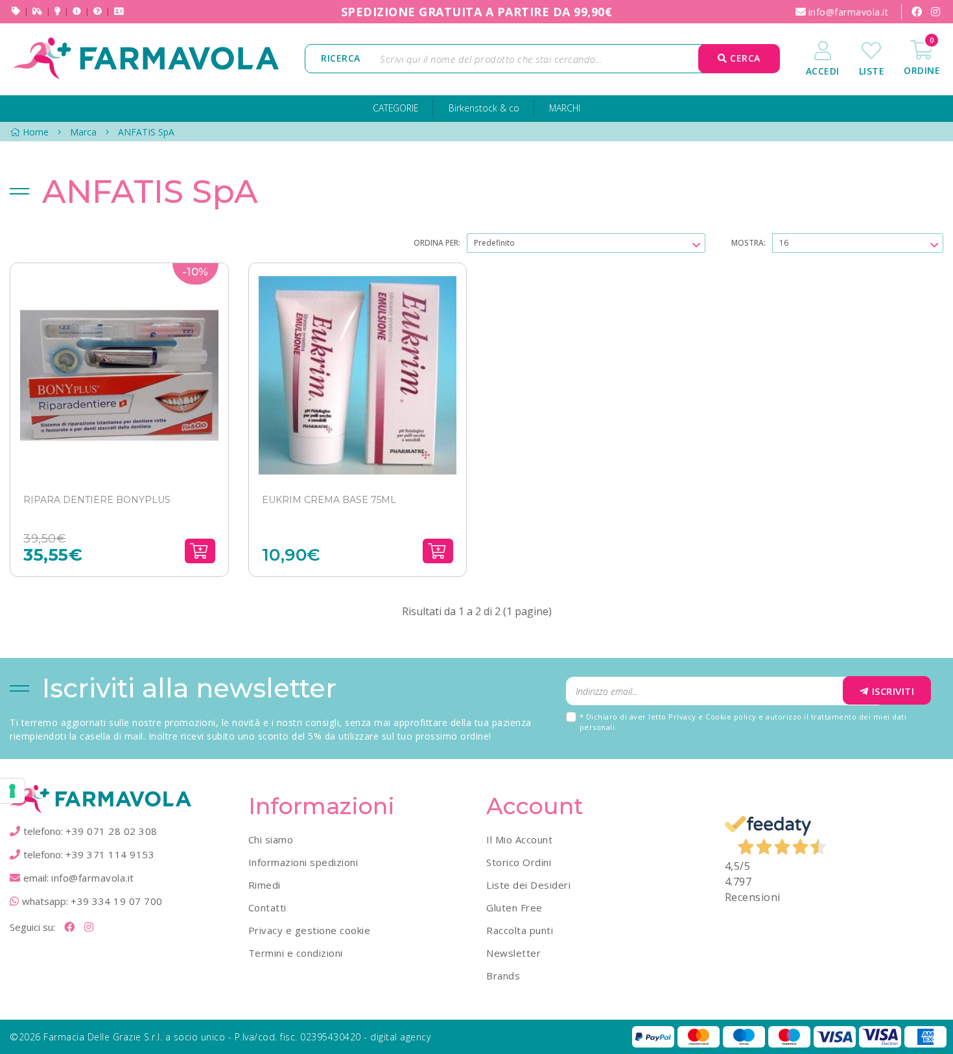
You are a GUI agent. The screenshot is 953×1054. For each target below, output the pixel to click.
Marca (83, 132)
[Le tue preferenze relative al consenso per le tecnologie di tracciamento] (12, 791)
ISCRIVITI (893, 691)
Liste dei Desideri (528, 884)
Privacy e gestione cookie (309, 930)
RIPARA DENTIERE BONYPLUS (97, 500)
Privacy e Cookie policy (712, 716)
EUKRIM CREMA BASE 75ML (329, 500)
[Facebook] (917, 12)
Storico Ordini (518, 862)
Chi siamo (271, 839)
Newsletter (513, 952)
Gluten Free (514, 907)
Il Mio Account (519, 839)
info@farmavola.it (92, 877)
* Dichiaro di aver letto (743, 722)
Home (36, 132)
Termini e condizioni (295, 952)
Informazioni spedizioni (303, 862)
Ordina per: (437, 242)
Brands (503, 975)
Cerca (743, 58)
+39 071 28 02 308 (111, 831)
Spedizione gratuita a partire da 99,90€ (477, 11)
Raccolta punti (519, 930)
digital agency (400, 1037)
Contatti (267, 907)
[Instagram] (935, 12)
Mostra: (748, 242)
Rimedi (264, 884)
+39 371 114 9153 (109, 854)
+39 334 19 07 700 (117, 901)
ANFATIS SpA (146, 132)
